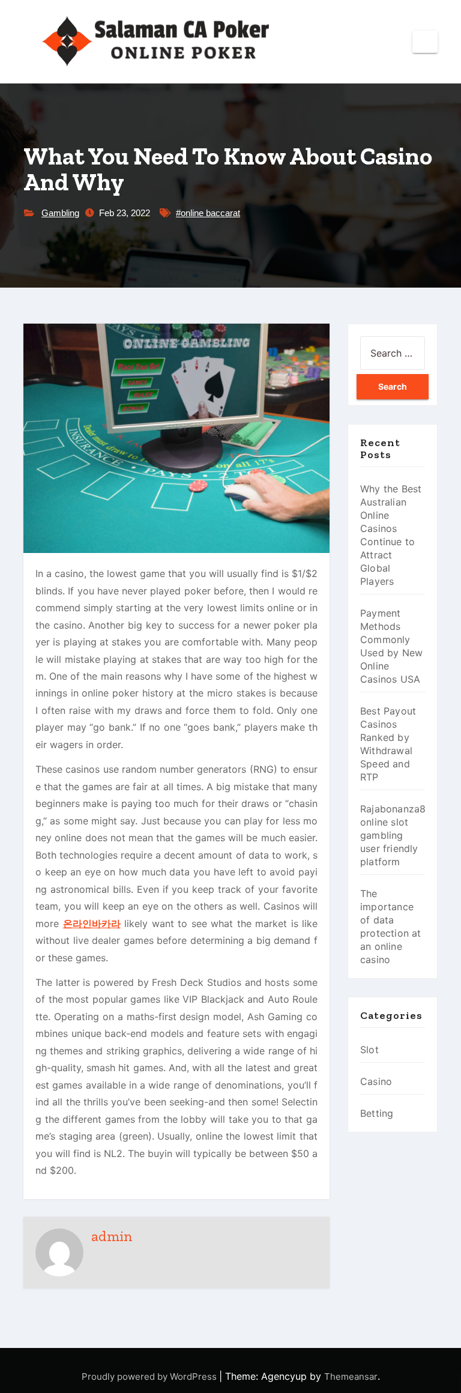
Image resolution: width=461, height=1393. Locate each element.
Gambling (60, 213)
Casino (376, 1081)
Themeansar (351, 1376)
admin (112, 1236)
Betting (376, 1113)
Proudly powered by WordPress (150, 1376)
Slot (369, 1050)
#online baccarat (208, 213)
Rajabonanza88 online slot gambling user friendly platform (396, 835)
